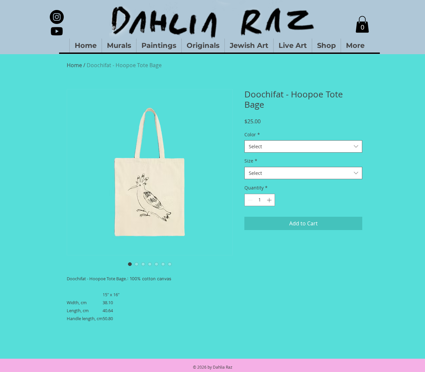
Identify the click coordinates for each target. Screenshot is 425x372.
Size (250, 161)
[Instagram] (57, 17)
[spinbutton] (260, 200)
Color (252, 135)
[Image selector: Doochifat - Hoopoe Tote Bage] (130, 264)
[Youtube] (57, 31)
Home (74, 65)
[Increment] (270, 200)
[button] (362, 24)
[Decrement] (249, 200)
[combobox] (303, 146)
